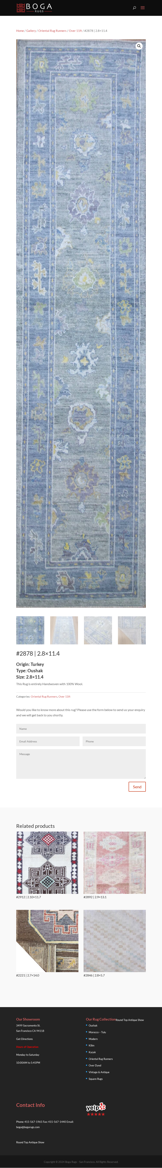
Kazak (92, 1052)
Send (137, 786)
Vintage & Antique (99, 1072)
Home (20, 30)
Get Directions (24, 1039)
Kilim (91, 1045)
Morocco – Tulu (97, 1032)
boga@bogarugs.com (28, 1127)
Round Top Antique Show (130, 1020)
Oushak (93, 1025)
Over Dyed (95, 1065)
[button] (139, 46)
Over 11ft (75, 30)
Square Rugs (96, 1078)
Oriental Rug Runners (52, 30)
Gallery (31, 30)
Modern (93, 1039)
